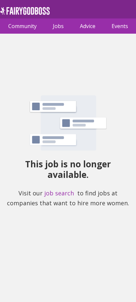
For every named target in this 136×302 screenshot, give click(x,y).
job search (59, 193)
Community (22, 26)
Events (120, 26)
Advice (87, 26)
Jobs (58, 26)
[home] (25, 12)
